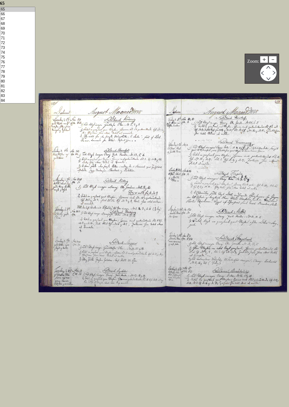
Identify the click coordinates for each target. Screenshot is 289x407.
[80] (17, 81)
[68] (17, 23)
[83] (17, 96)
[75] (17, 57)
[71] (17, 38)
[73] (17, 48)
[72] (17, 43)
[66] (17, 14)
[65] (17, 9)
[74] (17, 52)
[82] (17, 91)
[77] (17, 67)
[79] (17, 76)
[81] (17, 86)
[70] (17, 33)
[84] (17, 100)
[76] (17, 62)
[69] (17, 28)
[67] (17, 19)
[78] (17, 72)
